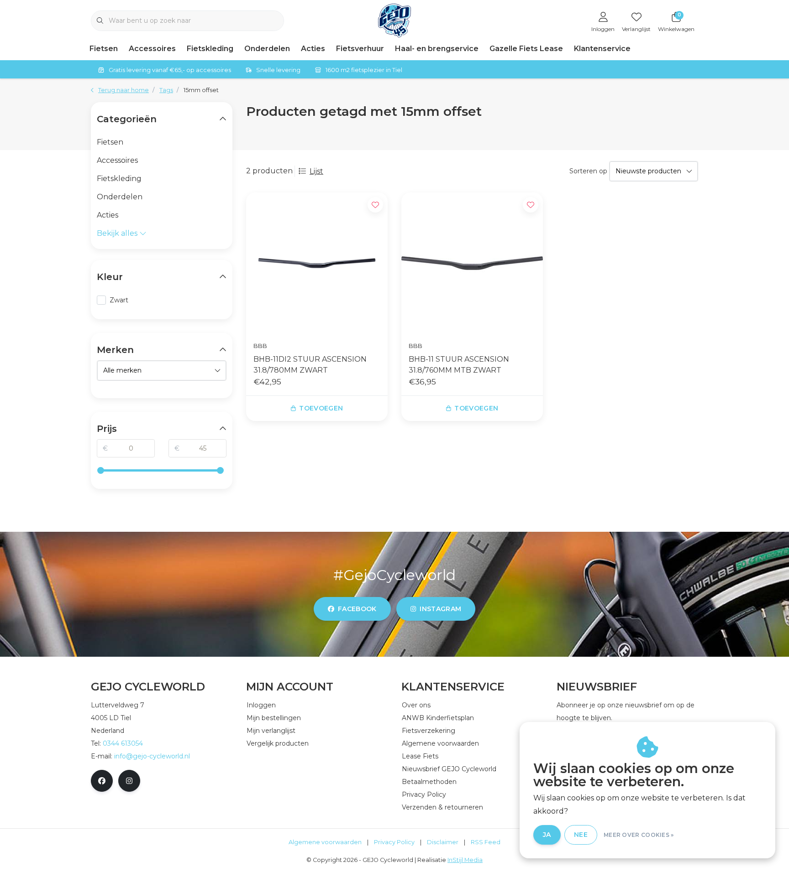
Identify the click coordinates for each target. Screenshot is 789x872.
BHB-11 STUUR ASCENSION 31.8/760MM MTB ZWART (459, 364)
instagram (440, 609)
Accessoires (152, 48)
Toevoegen (321, 408)
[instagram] (129, 781)
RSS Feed (485, 842)
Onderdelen (267, 48)
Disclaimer (442, 842)
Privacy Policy (394, 842)
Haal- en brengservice (437, 48)
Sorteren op (588, 171)
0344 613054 (123, 743)
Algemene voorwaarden (325, 842)
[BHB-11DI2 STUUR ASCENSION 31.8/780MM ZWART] (317, 263)
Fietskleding (210, 48)
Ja (547, 834)
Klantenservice (602, 48)
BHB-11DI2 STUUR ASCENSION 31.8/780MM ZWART (310, 364)
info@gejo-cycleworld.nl (152, 756)
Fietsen (103, 48)
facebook (357, 609)
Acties (313, 48)
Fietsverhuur (360, 48)
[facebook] (102, 781)
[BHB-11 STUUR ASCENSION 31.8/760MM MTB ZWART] (472, 263)
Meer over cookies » (639, 834)
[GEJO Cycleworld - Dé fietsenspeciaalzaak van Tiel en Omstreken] (394, 20)
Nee (581, 834)
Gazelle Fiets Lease (526, 48)
